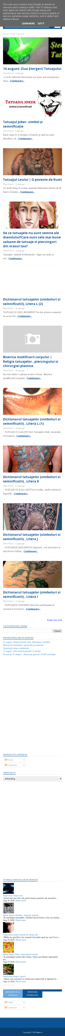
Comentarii (12, 765)
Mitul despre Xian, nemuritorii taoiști (20, 954)
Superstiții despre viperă (14, 976)
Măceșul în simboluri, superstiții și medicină (23, 645)
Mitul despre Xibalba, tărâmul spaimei (21, 915)
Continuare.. (17, 80)
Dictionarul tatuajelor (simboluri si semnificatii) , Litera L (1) (31, 421)
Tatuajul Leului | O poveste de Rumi (32, 179)
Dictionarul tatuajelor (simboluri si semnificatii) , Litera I (31, 594)
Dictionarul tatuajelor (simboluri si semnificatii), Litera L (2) (31, 301)
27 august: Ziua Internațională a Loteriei (22, 651)
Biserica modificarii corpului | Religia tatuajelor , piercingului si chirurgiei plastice (30, 361)
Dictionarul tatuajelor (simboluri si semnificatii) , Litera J (31, 536)
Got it (41, 23)
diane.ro (39, 1032)
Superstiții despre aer (13, 896)
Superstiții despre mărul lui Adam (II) (20, 935)
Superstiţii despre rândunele (16, 648)
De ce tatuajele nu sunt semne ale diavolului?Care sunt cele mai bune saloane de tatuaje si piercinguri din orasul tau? (32, 239)
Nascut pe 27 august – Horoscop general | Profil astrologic (29, 654)
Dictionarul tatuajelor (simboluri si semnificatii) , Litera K (31, 479)
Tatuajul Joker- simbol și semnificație (23, 124)
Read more (21, 900)
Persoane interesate (32, 993)
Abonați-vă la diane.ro (12, 993)
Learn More (28, 23)
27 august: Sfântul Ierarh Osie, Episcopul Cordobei (26, 642)
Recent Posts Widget (9, 985)
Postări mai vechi (54, 620)
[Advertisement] (25, 704)
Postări (10, 760)
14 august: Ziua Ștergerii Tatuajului (32, 69)
